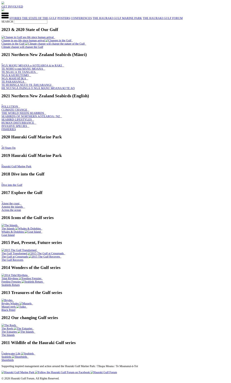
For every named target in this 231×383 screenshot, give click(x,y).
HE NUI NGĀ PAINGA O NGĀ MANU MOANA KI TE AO (38, 88)
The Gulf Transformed (14, 253)
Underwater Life (11, 353)
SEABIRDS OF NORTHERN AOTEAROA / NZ (31, 116)
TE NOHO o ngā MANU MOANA (22, 68)
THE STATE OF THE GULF (39, 18)
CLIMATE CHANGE (14, 109)
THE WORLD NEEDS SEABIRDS (23, 113)
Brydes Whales (10, 303)
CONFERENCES (81, 18)
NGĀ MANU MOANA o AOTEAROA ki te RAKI (32, 65)
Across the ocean (11, 209)
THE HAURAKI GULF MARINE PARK (117, 18)
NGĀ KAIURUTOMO (15, 75)
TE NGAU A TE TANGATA (18, 72)
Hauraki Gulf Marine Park (16, 166)
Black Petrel (8, 309)
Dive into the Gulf (11, 184)
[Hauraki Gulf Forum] (2, 3)
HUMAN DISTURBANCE (18, 122)
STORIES (15, 18)
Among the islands (12, 206)
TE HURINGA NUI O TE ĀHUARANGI (26, 84)
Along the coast (10, 203)
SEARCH (7, 21)
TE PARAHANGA (13, 81)
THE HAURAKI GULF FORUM (163, 18)
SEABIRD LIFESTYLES (16, 119)
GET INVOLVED (12, 6)
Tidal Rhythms (10, 278)
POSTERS (63, 18)
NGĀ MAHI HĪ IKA (14, 78)
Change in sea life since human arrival (23, 40)
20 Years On (8, 147)
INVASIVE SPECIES (14, 126)
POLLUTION (10, 106)
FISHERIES (8, 129)
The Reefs (7, 328)
